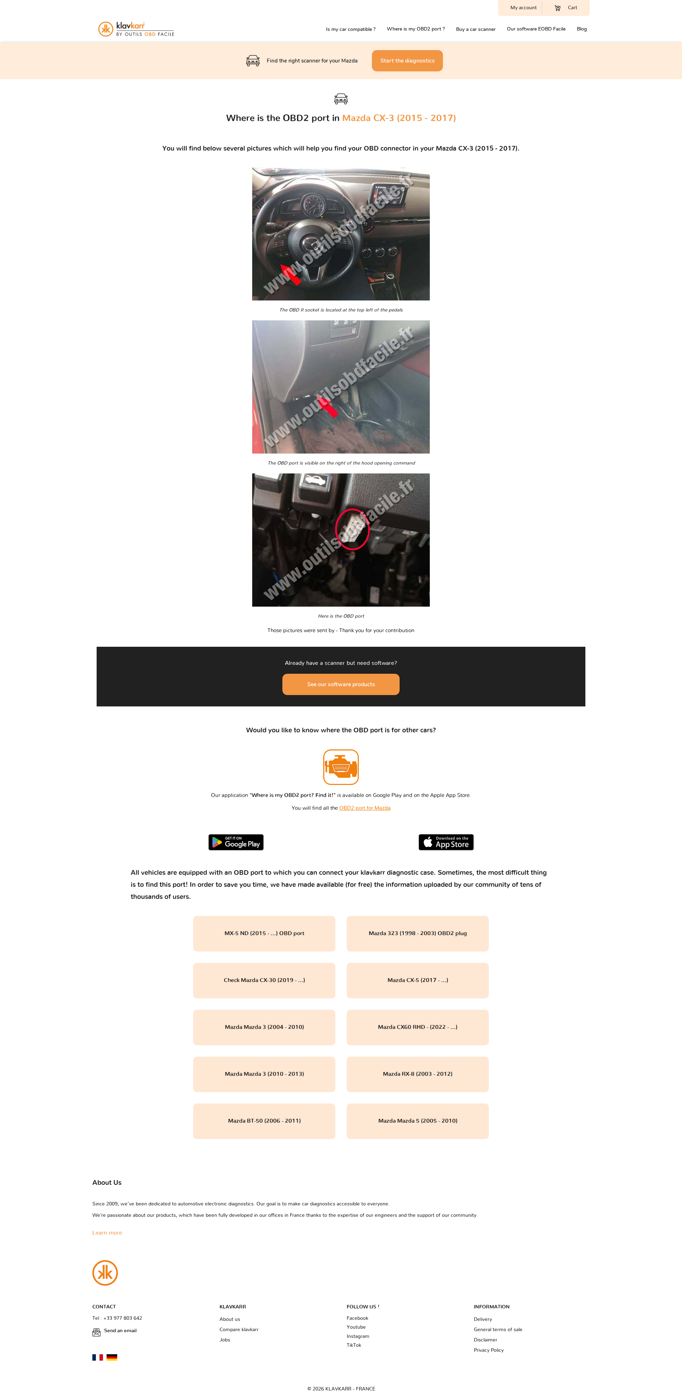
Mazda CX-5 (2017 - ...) (418, 980)
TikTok (354, 1345)
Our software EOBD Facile (536, 29)
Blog (582, 29)
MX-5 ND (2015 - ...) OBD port (264, 933)
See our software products (341, 684)
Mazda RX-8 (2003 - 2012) (418, 1074)
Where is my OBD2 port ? (416, 29)
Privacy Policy (489, 1350)
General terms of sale (498, 1329)
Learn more (107, 1233)
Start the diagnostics (407, 61)
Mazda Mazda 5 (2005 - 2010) (418, 1121)
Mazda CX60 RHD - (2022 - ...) (418, 1027)
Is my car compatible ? (350, 29)
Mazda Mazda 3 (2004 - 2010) (264, 1027)
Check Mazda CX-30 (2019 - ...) (264, 980)
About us (230, 1319)
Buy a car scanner (476, 29)
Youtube (356, 1327)
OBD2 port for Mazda (365, 808)
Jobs (225, 1340)
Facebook (357, 1318)
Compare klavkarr (239, 1329)
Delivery (483, 1319)
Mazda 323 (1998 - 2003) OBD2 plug (418, 933)
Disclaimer (485, 1340)
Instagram (358, 1336)
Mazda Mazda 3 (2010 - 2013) (264, 1074)
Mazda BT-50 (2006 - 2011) (264, 1121)
